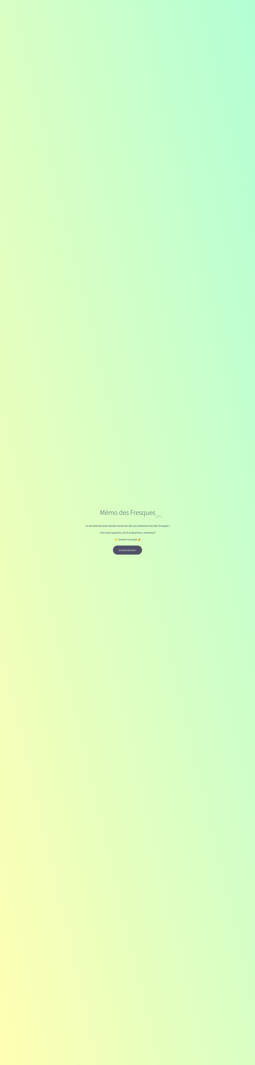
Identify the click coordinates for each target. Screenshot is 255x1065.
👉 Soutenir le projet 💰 (127, 539)
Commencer (127, 550)
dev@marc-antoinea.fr (143, 532)
